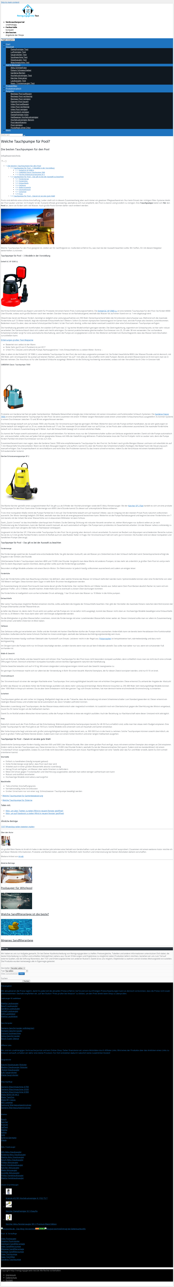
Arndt (20, 856)
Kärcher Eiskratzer (19, 78)
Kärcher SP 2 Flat (136, 505)
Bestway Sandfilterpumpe (12, 1251)
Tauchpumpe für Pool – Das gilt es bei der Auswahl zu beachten (38, 177)
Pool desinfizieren (19, 122)
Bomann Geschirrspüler (11, 1030)
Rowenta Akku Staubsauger (13, 1154)
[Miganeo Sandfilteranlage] (16, 934)
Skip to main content (10, 2)
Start (8, 44)
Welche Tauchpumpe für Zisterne (17, 800)
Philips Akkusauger (9, 1162)
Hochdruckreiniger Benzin (22, 120)
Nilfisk (4, 1132)
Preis (21, 194)
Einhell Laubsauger (9, 1011)
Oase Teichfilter (8, 1257)
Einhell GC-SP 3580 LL (26, 170)
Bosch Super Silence (10, 1038)
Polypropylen (105, 638)
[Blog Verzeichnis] (40, 1229)
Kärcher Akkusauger (10, 1167)
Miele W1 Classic (8, 1100)
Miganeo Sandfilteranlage (17, 940)
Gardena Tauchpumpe (11, 1259)
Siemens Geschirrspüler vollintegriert (17, 1028)
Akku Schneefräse (19, 67)
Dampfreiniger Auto (20, 114)
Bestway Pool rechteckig (21, 96)
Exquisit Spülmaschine (11, 1033)
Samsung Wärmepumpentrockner (16, 1105)
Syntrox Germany (8, 1137)
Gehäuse (22, 185)
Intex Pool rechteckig (20, 106)
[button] (4, 161)
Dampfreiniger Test (19, 49)
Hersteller (5, 968)
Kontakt (9, 1280)
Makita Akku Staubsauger (12, 1157)
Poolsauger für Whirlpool (16, 888)
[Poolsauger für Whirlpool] (16, 882)
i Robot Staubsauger (10, 1070)
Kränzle (4, 1124)
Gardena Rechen (18, 73)
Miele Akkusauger (9, 1170)
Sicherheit (22, 192)
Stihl (3, 1135)
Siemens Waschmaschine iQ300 (15, 1092)
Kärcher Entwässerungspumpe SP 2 (32, 174)
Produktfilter (11, 86)
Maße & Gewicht (25, 187)
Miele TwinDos (7, 1097)
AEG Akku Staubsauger (11, 1152)
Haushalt (10, 47)
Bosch (4, 1119)
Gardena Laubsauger (10, 1008)
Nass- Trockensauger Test (23, 83)
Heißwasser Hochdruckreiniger (24, 117)
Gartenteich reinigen (20, 112)
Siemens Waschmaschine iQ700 (15, 1087)
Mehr (8, 130)
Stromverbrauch (25, 189)
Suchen (4, 978)
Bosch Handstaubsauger (12, 1165)
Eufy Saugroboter (9, 1072)
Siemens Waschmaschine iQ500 (15, 1089)
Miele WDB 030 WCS (10, 1094)
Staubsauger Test (19, 60)
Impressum (11, 1275)
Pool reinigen (17, 125)
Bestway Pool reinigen (21, 99)
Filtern (21, 974)
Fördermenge (24, 179)
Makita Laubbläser (9, 1016)
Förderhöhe (23, 181)
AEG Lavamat (7, 1102)
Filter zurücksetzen (9, 973)
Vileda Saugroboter (9, 1075)
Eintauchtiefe (24, 183)
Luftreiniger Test (18, 52)
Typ (2, 970)
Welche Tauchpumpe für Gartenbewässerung (22, 795)
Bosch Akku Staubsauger (12, 1160)
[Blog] (53, 1229)
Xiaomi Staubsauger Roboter (14, 1064)
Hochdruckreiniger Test (21, 75)
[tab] (87, 340)
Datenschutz (11, 1277)
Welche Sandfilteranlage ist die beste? (25, 914)
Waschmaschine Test (20, 62)
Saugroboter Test (19, 54)
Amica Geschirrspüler (10, 1036)
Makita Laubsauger (9, 1003)
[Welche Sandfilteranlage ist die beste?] (16, 908)
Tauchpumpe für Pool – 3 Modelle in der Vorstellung (34, 168)
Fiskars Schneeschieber (21, 70)
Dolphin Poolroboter (10, 1241)
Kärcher (4, 1122)
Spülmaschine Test (19, 57)
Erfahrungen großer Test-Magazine (17, 340)
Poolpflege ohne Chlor (21, 127)
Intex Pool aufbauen (20, 104)
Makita (4, 1130)
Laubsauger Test (18, 80)
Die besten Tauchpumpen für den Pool (24, 166)
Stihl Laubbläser (8, 1014)
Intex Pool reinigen (19, 109)
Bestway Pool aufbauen (21, 93)
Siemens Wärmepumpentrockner (16, 1107)
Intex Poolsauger (8, 1238)
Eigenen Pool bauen (20, 101)
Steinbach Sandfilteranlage (13, 1244)
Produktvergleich (13, 88)
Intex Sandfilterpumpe (11, 1246)
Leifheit (4, 1127)
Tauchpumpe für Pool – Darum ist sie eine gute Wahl (34, 196)
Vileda (3, 1140)
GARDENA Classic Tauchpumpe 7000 (32, 172)
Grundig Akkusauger (10, 1173)
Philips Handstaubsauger (12, 1175)
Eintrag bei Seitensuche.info (73, 1229)
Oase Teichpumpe (9, 1254)
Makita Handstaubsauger (12, 1178)
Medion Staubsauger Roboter (14, 1067)
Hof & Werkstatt (13, 65)
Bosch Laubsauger (9, 1006)
